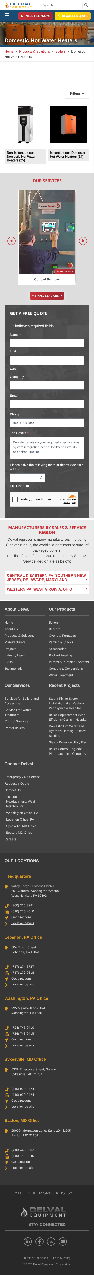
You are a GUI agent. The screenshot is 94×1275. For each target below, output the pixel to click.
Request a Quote (75, 16)
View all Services (46, 295)
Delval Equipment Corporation (52, 1264)
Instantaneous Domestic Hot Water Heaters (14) (67, 154)
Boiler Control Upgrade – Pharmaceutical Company (67, 751)
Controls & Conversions (66, 668)
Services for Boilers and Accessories (22, 701)
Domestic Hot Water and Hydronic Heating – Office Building (67, 730)
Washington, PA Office (26, 998)
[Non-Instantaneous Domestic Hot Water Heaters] (25, 125)
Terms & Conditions (36, 1258)
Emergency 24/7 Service (22, 777)
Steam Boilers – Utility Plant (69, 742)
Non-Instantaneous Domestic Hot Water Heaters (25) (21, 156)
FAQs (9, 662)
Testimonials (13, 668)
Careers (10, 839)
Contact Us (13, 790)
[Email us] (63, 1241)
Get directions (21, 917)
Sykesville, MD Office (21, 826)
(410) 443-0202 (22, 1150)
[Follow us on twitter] (51, 1241)
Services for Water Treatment (18, 712)
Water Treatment (61, 675)
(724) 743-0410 (22, 1027)
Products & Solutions (34, 51)
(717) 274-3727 (22, 966)
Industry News (15, 655)
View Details (65, 271)
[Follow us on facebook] (39, 1241)
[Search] (85, 5)
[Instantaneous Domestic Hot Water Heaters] (68, 125)
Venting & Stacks (61, 642)
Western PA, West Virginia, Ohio (39, 589)
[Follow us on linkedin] (28, 1241)
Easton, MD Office (19, 832)
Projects (10, 649)
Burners (54, 629)
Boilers (60, 51)
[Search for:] (61, 5)
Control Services (16, 721)
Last (13, 368)
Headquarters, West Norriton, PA (20, 804)
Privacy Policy (61, 1258)
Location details (22, 923)
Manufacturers (15, 642)
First (13, 351)
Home (9, 51)
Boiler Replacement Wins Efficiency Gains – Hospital (68, 717)
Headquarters (18, 876)
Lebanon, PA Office (23, 937)
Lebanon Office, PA (20, 819)
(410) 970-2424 (22, 1089)
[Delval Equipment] (22, 5)
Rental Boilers (15, 728)
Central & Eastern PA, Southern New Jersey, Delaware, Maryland (46, 577)
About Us (11, 629)
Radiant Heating (60, 655)
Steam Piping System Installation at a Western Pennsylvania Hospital (66, 703)
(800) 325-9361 (22, 905)
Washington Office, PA (22, 813)
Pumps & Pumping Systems (69, 662)
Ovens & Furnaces (62, 635)
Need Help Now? (38, 16)
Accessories (57, 649)
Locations (11, 796)
